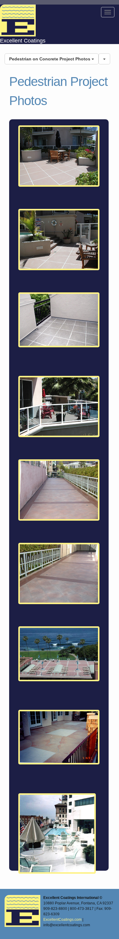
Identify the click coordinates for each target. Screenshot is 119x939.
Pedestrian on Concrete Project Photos (50, 58)
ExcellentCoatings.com (62, 919)
